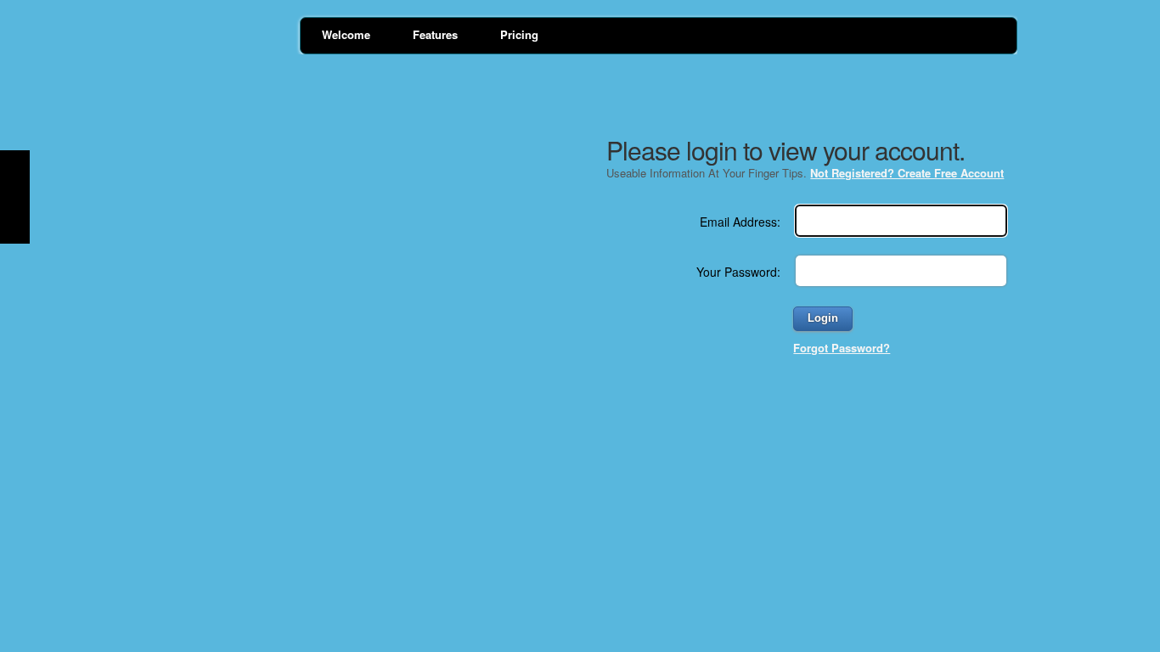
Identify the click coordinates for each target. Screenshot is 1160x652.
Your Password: (738, 271)
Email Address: (740, 221)
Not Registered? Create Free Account (907, 173)
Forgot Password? (841, 348)
